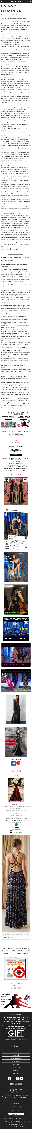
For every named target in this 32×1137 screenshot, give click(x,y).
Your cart (15, 1055)
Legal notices (16, 1061)
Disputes (16, 1070)
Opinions (16, 1073)
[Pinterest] (17, 1079)
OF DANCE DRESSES (16, 988)
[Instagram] (13, 1079)
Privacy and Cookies (16, 1058)
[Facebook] (9, 1079)
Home (16, 1049)
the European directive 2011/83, (15, 254)
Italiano (20, 1111)
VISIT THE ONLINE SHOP (16, 987)
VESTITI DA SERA (16, 1)
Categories (16, 1052)
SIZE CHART (16, 1067)
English (14, 1111)
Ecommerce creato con (16, 1126)
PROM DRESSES (16, 985)
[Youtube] (21, 1079)
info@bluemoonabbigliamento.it (16, 1124)
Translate (21, 1116)
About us (16, 1064)
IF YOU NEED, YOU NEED (16, 983)
